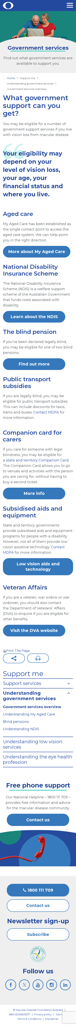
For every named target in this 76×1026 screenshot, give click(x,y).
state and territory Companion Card (37, 460)
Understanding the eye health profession (37, 759)
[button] (70, 6)
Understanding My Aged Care (29, 714)
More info (34, 493)
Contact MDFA (46, 412)
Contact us (38, 819)
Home (11, 78)
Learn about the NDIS (34, 316)
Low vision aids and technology (38, 566)
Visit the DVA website (34, 630)
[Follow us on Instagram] (51, 984)
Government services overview (32, 707)
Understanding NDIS (21, 729)
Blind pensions (16, 722)
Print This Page (18, 651)
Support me (23, 673)
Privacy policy (43, 1014)
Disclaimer (52, 1018)
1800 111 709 (39, 890)
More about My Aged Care (36, 251)
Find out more (34, 364)
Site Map (61, 1014)
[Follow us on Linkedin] (65, 984)
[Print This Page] (4, 651)
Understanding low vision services (32, 744)
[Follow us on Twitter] (24, 984)
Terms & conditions (29, 1018)
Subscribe (38, 934)
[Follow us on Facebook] (10, 984)
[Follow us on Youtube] (38, 984)
